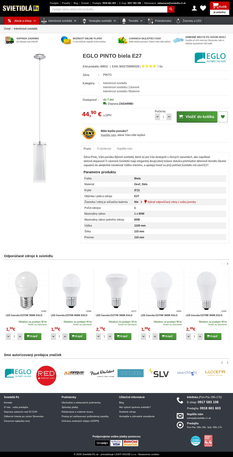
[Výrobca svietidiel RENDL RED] (46, 376)
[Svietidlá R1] (21, 8)
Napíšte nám (108, 135)
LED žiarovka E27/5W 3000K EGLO (24, 315)
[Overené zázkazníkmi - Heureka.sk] (196, 440)
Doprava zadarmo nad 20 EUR (20, 411)
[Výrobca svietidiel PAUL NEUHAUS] (102, 373)
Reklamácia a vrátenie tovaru (77, 411)
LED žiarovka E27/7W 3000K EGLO (114, 315)
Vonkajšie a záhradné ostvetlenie (137, 416)
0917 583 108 (130, 3)
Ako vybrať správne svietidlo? (135, 407)
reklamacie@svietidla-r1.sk (165, 3)
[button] (223, 263)
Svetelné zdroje (127, 411)
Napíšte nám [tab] (124, 148)
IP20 (137, 190)
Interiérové (115, 83)
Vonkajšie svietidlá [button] (100, 20)
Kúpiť (34, 336)
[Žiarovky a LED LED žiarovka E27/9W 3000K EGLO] (206, 291)
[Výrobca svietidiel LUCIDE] (130, 373)
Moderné (134, 91)
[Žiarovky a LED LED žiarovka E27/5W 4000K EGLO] (71, 291)
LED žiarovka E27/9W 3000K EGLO (204, 315)
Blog (76, 3)
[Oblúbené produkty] (203, 8)
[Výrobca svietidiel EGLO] (18, 373)
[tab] (87, 148)
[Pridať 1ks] (169, 117)
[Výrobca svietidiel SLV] (159, 373)
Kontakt (85, 3)
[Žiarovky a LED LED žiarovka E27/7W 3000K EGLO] (116, 291)
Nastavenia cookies (148, 454)
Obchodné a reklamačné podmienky (81, 402)
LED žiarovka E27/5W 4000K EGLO (69, 315)
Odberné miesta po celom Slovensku (24, 416)
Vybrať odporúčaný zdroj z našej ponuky (171, 202)
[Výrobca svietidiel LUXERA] (215, 373)
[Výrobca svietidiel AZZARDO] (74, 373)
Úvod (7, 28)
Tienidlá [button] (133, 20)
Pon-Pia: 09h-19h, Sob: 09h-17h (204, 427)
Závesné (134, 87)
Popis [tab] (87, 148)
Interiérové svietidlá (25, 28)
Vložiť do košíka (199, 117)
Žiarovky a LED (191, 20)
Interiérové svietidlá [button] (60, 20)
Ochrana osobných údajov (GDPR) (80, 421)
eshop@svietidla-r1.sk (199, 418)
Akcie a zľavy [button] (23, 20)
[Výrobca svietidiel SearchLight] (187, 373)
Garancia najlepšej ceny (17, 421)
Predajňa (54, 3)
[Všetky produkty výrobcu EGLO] (210, 57)
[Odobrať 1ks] (157, 117)
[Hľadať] (170, 9)
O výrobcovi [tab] (104, 148)
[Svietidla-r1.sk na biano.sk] (208, 440)
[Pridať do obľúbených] (223, 116)
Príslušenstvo (162, 20)
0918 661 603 (104, 3)
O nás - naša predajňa (16, 407)
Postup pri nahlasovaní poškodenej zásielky (85, 416)
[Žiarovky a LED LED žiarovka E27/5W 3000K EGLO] (26, 291)
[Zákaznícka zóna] (194, 8)
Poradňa (66, 3)
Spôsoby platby (70, 407)
